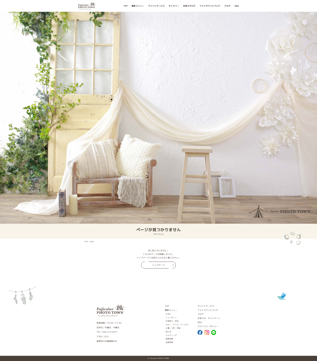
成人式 (168, 331)
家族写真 (169, 339)
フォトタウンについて (209, 5)
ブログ (227, 5)
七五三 (168, 314)
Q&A (237, 5)
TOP (125, 5)
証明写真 (169, 342)
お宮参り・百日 (172, 321)
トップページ (158, 265)
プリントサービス (156, 5)
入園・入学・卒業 (173, 328)
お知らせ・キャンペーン (209, 318)
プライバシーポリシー (208, 326)
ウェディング (171, 335)
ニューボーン (171, 317)
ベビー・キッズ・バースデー (178, 324)
